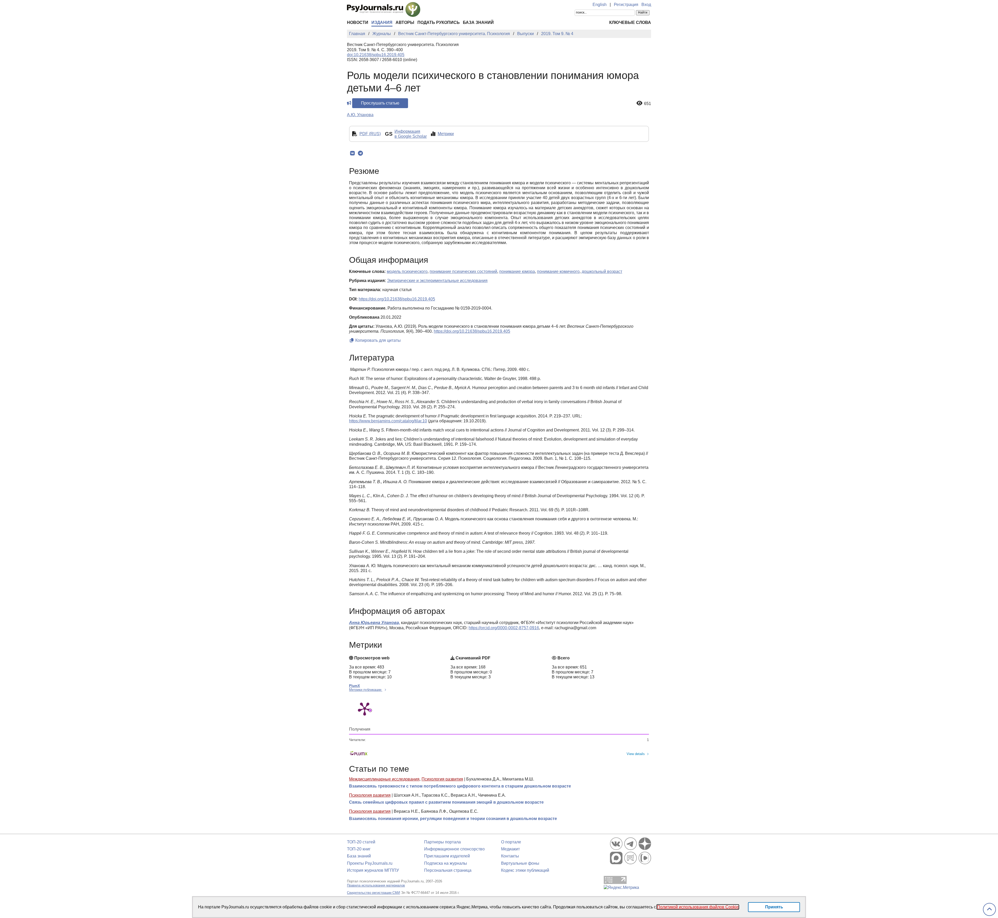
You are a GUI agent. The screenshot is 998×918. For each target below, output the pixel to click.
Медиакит (510, 849)
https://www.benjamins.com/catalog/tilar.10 (388, 421)
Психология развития (442, 779)
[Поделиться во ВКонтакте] (352, 153)
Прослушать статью (380, 103)
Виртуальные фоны (520, 863)
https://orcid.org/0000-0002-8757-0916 (504, 628)
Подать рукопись (438, 22)
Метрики (446, 134)
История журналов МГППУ (373, 870)
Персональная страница (447, 870)
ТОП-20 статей (361, 842)
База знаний (478, 22)
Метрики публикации (365, 690)
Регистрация (626, 4)
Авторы (405, 22)
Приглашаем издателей (447, 856)
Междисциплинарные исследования (384, 779)
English (600, 4)
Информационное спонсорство (454, 849)
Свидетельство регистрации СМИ (373, 893)
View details (636, 754)
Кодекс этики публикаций (525, 870)
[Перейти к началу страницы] (989, 909)
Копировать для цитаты (377, 340)
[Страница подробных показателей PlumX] (364, 708)
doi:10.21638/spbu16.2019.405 (375, 55)
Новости (357, 22)
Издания (381, 22)
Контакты (510, 856)
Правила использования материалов (376, 885)
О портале (511, 842)
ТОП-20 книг (359, 849)
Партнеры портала (442, 842)
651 (647, 103)
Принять (774, 907)
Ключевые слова (630, 22)
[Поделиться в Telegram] (360, 153)
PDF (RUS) (370, 134)
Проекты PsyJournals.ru (369, 863)
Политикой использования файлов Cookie (698, 907)
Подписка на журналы (445, 863)
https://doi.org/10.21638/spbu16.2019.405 (397, 299)
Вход (646, 4)
